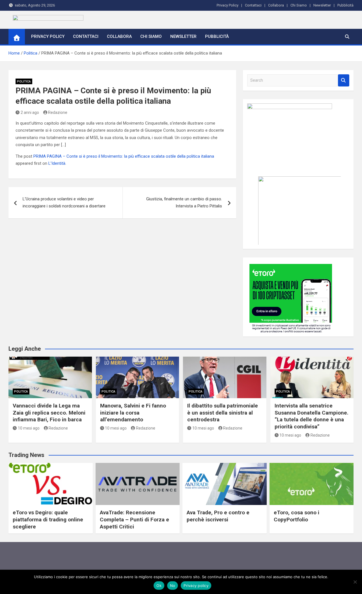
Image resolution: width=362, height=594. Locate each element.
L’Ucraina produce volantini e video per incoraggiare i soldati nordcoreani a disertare (64, 202)
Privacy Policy (227, 5)
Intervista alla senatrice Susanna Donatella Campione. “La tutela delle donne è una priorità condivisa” (311, 416)
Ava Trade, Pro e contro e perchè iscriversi (218, 516)
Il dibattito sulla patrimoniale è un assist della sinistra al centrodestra (222, 412)
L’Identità (56, 163)
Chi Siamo (298, 5)
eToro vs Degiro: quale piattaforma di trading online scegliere (48, 519)
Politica (24, 81)
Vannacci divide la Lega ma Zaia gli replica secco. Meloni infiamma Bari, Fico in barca (49, 412)
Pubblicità (345, 5)
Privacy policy (196, 585)
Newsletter (322, 5)
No (172, 585)
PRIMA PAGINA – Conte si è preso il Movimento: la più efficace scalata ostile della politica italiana (123, 156)
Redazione (57, 112)
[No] (355, 582)
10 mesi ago (29, 428)
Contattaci (253, 5)
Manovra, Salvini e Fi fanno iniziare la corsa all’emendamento (133, 412)
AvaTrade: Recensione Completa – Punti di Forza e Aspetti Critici (134, 519)
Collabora (276, 5)
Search (343, 80)
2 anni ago (30, 112)
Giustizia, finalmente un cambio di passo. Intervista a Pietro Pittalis (184, 202)
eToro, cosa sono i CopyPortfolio (296, 516)
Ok (158, 585)
